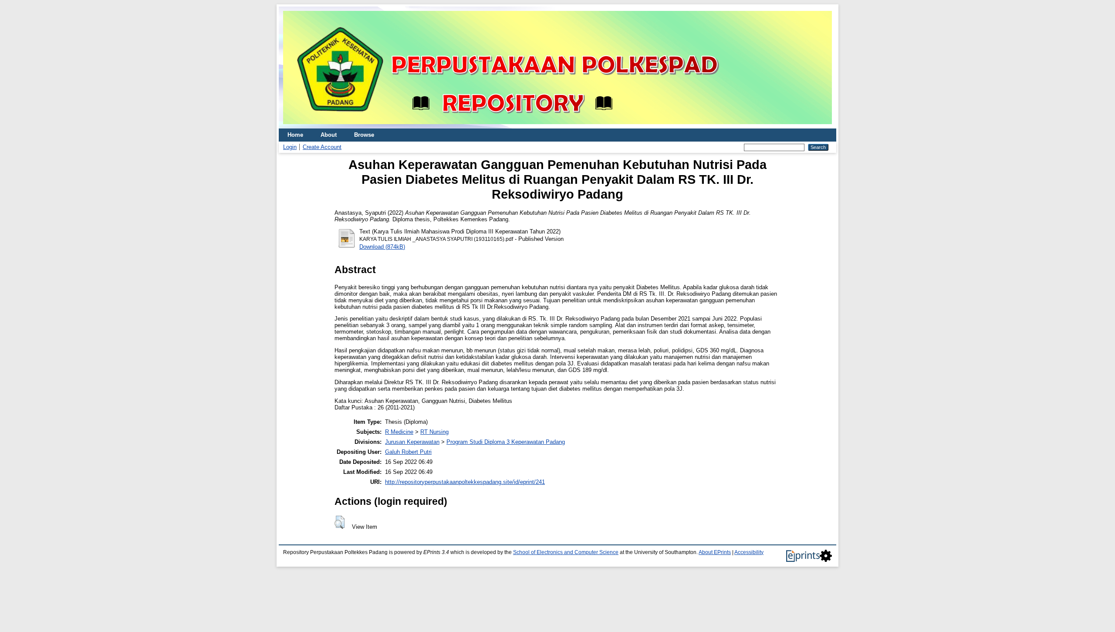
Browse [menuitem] (364, 135)
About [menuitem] (329, 135)
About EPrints (715, 552)
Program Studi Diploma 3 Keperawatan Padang (505, 442)
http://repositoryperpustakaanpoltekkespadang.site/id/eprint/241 (465, 482)
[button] (339, 522)
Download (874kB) (382, 246)
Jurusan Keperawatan (412, 442)
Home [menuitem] (295, 135)
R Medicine (399, 432)
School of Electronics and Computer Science (565, 552)
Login (290, 147)
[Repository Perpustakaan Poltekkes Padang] (557, 126)
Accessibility (749, 552)
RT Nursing (434, 432)
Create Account (322, 147)
